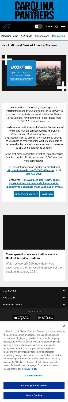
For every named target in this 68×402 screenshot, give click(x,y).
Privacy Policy (29, 368)
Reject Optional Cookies (34, 385)
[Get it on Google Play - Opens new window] (45, 319)
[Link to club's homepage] (7, 25)
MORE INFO (47, 194)
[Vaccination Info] (34, 73)
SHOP (49, 26)
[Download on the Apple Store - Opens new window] (21, 318)
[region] (34, 361)
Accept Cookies (34, 395)
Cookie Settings (34, 375)
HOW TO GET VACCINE (26, 194)
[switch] (38, 26)
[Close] (64, 326)
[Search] (56, 26)
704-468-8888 (33, 173)
